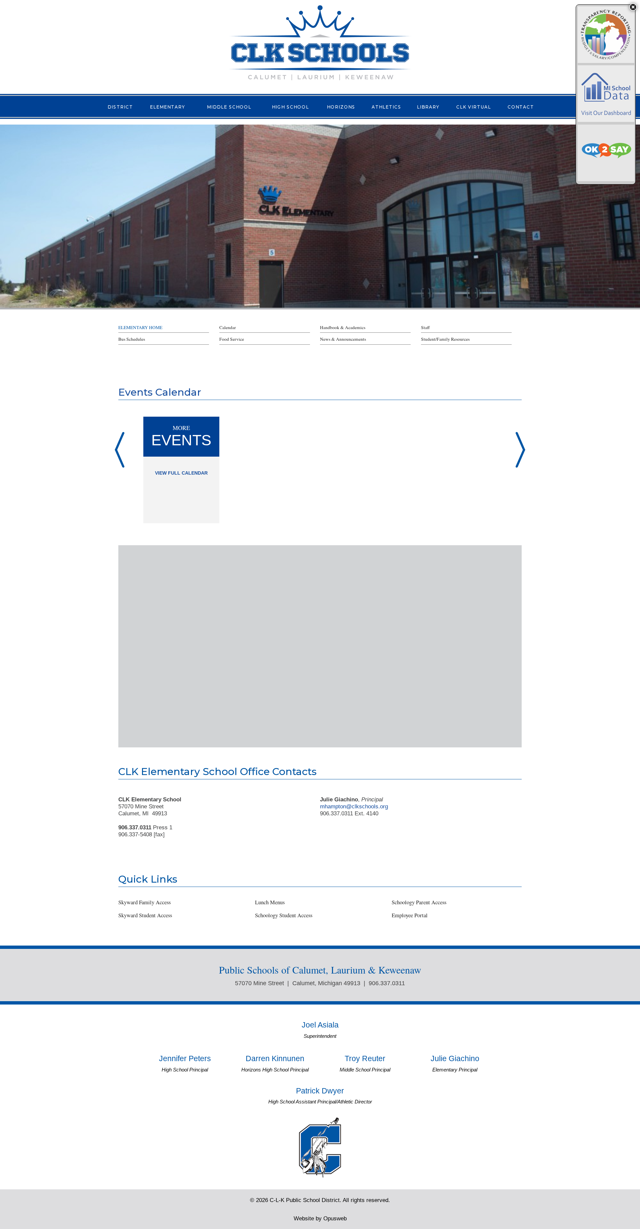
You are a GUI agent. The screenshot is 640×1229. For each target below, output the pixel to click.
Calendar (227, 327)
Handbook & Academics (342, 327)
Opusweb (320, 1218)
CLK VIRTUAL (473, 107)
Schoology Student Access (283, 915)
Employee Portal (410, 915)
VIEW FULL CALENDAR (181, 473)
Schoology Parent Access (419, 902)
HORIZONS (341, 107)
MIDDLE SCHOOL (229, 107)
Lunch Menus (270, 902)
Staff (425, 327)
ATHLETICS (386, 107)
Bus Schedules (131, 339)
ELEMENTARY (167, 107)
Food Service (231, 339)
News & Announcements (343, 339)
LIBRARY (428, 107)
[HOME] (320, 42)
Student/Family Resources (445, 339)
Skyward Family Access (144, 902)
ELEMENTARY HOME (140, 327)
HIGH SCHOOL (290, 107)
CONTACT (521, 107)
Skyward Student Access (145, 915)
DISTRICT (120, 107)
